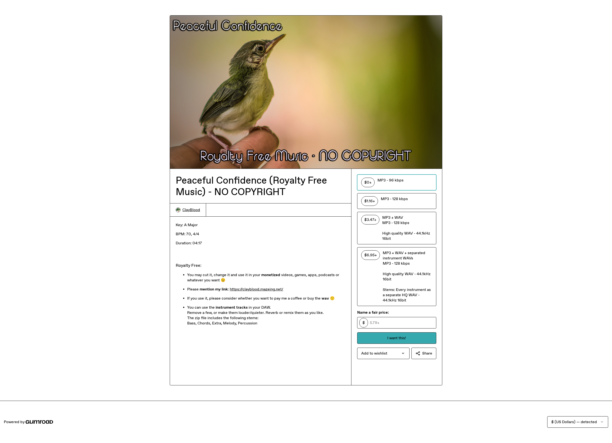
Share (427, 353)
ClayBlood (191, 210)
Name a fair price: (373, 312)
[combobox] (383, 353)
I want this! (396, 338)
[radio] (396, 182)
